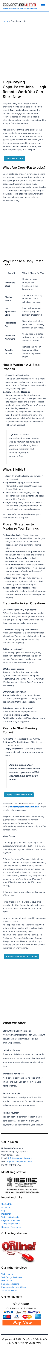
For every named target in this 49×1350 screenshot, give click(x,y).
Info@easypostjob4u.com (20, 1158)
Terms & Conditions (10, 1224)
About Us (5, 1207)
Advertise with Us (9, 1290)
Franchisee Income (10, 1284)
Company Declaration (11, 1227)
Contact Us (6, 1204)
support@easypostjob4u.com (24, 807)
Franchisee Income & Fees (13, 1287)
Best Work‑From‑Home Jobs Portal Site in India (20, 8)
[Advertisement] (24, 50)
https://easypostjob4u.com (19, 1161)
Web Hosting (7, 1274)
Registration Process (10, 1220)
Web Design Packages (11, 1277)
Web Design (6, 1280)
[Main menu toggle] (43, 5)
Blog (3, 1210)
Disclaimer (6, 1214)
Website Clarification (10, 1217)
